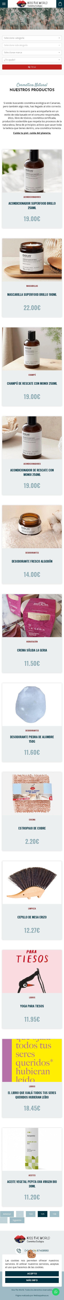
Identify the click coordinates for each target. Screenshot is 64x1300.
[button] (32, 38)
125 (42, 1214)
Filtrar (33, 67)
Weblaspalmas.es (41, 1295)
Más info (32, 1280)
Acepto (32, 1273)
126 (54, 1214)
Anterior (7, 1214)
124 (30, 1214)
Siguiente (17, 1220)
